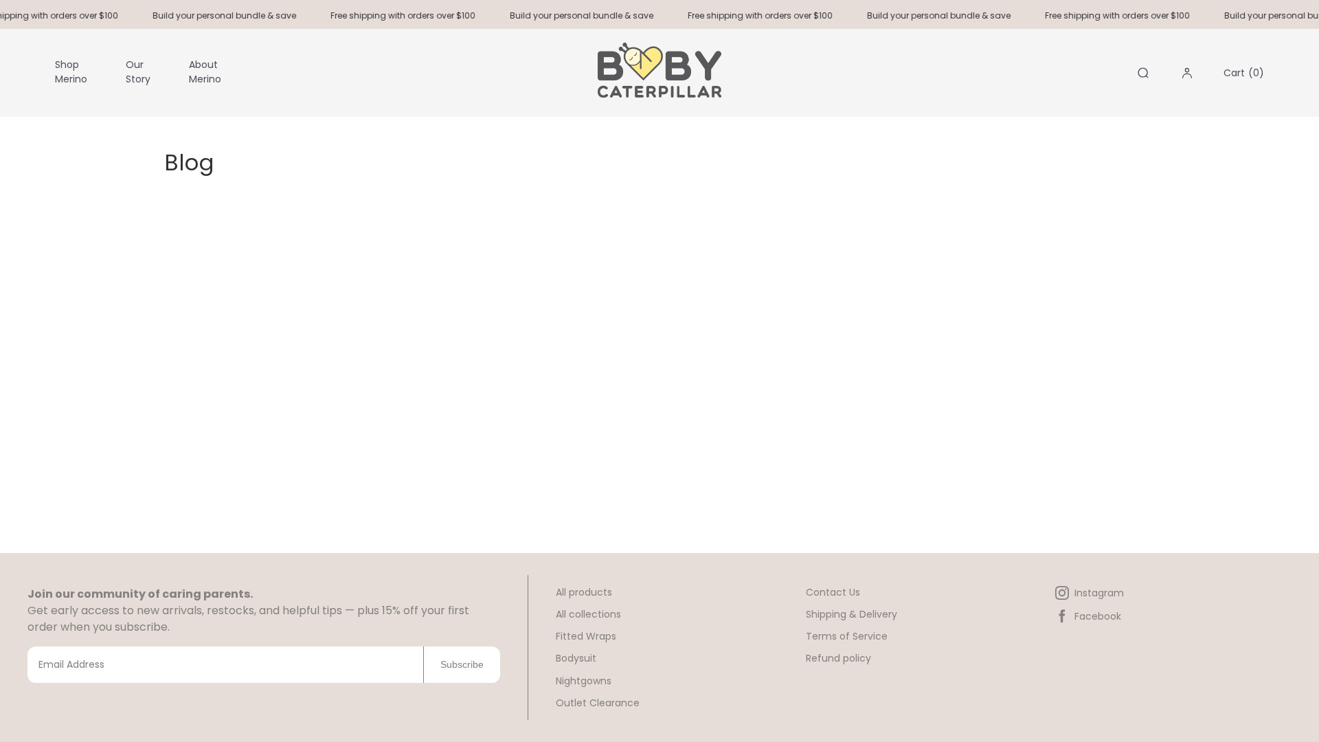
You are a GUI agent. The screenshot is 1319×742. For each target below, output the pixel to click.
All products (584, 592)
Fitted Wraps (586, 636)
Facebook (1097, 616)
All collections (588, 614)
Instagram (1099, 593)
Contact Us (833, 592)
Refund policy (838, 658)
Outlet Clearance (598, 703)
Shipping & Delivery (851, 614)
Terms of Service (847, 636)
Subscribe (462, 664)
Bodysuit (576, 658)
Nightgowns (583, 681)
